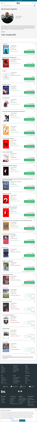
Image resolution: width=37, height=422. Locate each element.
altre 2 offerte (32, 190)
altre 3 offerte (32, 54)
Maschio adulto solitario (7, 301)
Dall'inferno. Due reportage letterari (9, 57)
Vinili (26, 370)
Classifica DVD (3, 378)
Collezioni (14, 371)
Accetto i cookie (22, 420)
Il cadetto (4, 71)
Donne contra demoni (6, 193)
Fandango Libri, (12, 223)
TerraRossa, (11, 127)
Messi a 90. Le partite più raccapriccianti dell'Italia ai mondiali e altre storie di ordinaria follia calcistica (17, 179)
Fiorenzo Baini (19, 181)
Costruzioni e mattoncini (16, 377)
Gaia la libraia (3, 402)
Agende (26, 378)
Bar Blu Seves (5, 247)
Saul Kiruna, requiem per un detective (9, 165)
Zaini (26, 381)
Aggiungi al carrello (30, 51)
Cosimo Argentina (14, 45)
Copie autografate (16, 370)
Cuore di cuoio (5, 288)
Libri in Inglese (3, 371)
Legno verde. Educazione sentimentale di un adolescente (13, 111)
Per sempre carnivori (6, 84)
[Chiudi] (35, 410)
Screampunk (4, 44)
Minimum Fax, (12, 60)
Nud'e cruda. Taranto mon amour (9, 234)
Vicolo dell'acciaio (5, 98)
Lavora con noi (21, 402)
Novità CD (26, 367)
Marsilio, (11, 73)
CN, (10, 141)
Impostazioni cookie (15, 420)
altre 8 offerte (32, 148)
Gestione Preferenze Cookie (14, 403)
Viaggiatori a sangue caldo (7, 261)
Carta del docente (12, 398)
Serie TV (2, 381)
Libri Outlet (2, 370)
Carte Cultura (12, 399)
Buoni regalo (3, 399)
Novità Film (2, 377)
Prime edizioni (15, 367)
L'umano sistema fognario (7, 152)
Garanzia (11, 402)
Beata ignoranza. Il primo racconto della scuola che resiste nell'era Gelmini (17, 220)
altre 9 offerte (32, 203)
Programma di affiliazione (22, 399)
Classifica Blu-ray (4, 380)
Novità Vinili (27, 371)
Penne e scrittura (27, 380)
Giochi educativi (15, 378)
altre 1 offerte (32, 108)
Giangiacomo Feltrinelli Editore (31, 400)
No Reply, (11, 277)
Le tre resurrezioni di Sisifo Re (8, 138)
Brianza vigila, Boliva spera (7, 274)
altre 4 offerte (32, 230)
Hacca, (11, 100)
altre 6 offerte (32, 67)
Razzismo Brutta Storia (31, 405)
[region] (18, 415)
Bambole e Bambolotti (16, 381)
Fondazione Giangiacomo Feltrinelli (31, 402)
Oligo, (11, 114)
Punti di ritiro (3, 398)
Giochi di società (15, 380)
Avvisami (30, 295)
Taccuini (26, 377)
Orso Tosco (18, 59)
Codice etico (20, 403)
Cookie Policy (12, 418)
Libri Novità (2, 367)
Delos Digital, (12, 46)
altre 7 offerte (32, 135)
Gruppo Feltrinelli (30, 398)
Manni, (11, 154)
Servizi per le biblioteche (22, 398)
